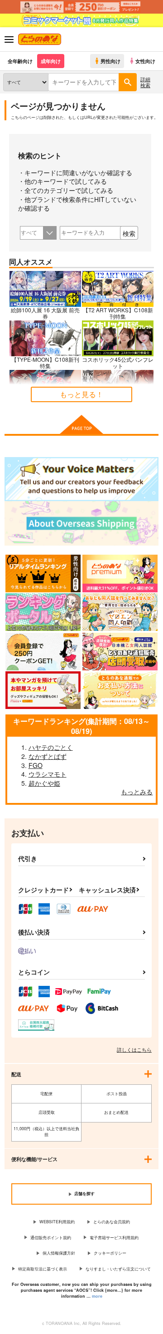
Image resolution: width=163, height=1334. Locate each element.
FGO (36, 765)
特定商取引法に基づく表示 (42, 1269)
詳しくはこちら (134, 1049)
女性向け (145, 60)
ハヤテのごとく (51, 747)
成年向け (51, 60)
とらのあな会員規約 (111, 1222)
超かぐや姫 (44, 783)
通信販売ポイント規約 (50, 1237)
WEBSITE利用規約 (57, 1222)
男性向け (110, 60)
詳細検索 (145, 82)
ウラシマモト (48, 773)
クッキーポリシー (110, 1253)
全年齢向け (20, 60)
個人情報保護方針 (59, 1253)
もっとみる (137, 791)
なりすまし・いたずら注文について (118, 1269)
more (97, 1296)
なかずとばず (48, 756)
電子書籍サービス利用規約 (114, 1237)
